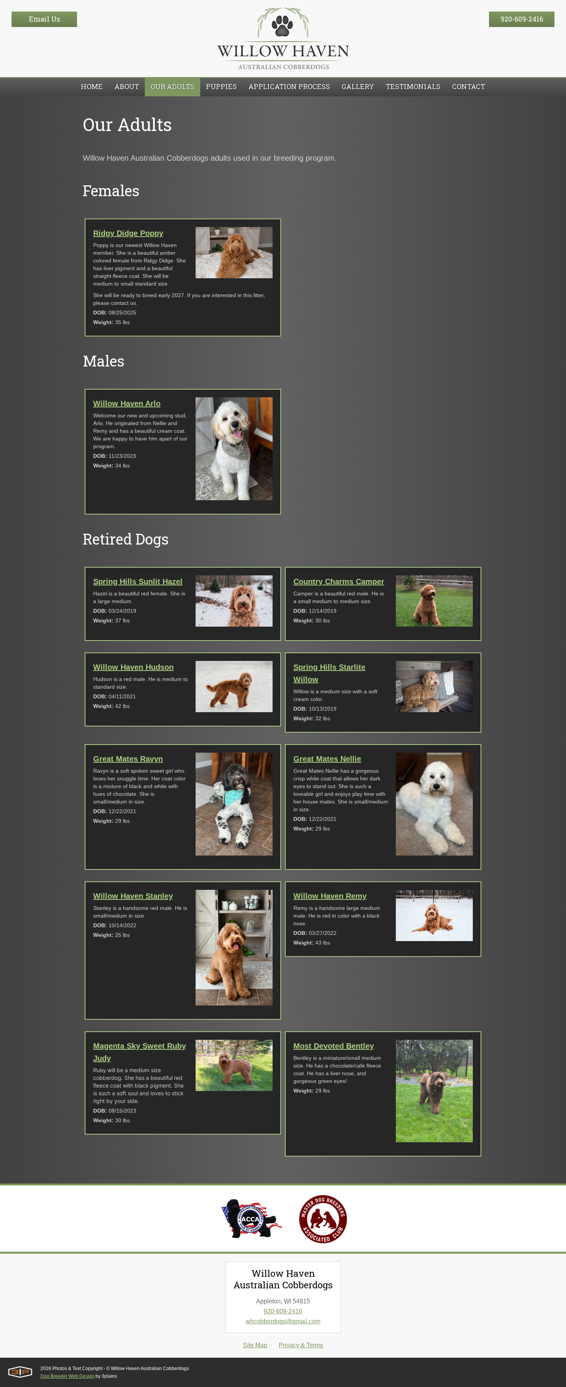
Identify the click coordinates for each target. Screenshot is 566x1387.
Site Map (255, 1345)
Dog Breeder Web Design (67, 1376)
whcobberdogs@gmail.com (283, 1321)
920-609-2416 (522, 19)
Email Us (44, 19)
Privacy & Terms (301, 1345)
